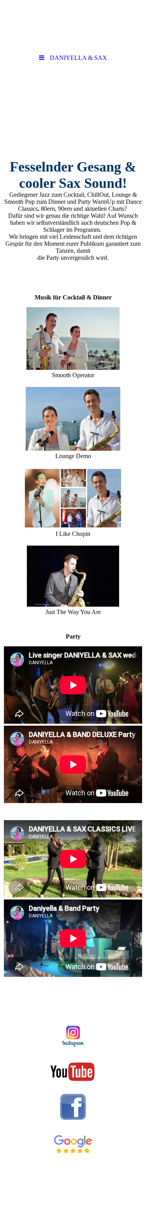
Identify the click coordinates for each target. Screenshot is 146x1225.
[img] (73, 25)
